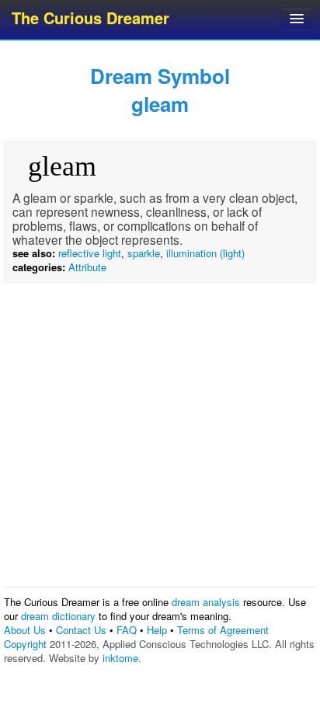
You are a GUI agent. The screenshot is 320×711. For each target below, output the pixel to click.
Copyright (25, 643)
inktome (120, 657)
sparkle (143, 253)
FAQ (127, 629)
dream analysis (206, 601)
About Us (25, 629)
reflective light (89, 253)
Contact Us (81, 629)
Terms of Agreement (223, 629)
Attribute (87, 267)
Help (157, 629)
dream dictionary (58, 615)
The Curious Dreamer (90, 17)
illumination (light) (205, 253)
